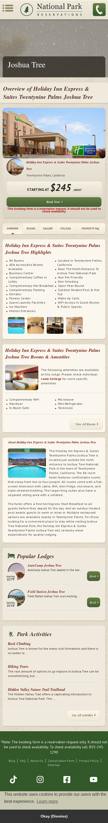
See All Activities (82, 715)
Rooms (30, 228)
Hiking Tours (18, 666)
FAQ (23, 761)
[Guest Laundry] (74, 325)
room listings (51, 379)
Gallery (48, 228)
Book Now (53, 202)
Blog (12, 761)
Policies (66, 228)
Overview (12, 228)
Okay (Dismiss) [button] (54, 816)
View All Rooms (85, 424)
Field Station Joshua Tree (46, 591)
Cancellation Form (61, 761)
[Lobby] (35, 325)
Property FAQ (90, 228)
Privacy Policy (89, 761)
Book (93, 576)
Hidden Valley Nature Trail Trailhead (36, 689)
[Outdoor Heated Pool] (16, 325)
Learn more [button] (47, 801)
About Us (36, 761)
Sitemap (54, 765)
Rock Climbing (19, 643)
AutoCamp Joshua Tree (45, 565)
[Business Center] (55, 325)
